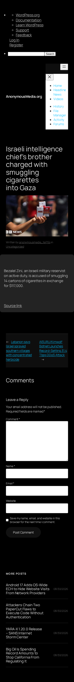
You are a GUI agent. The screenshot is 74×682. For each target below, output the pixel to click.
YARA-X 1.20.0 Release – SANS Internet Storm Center (24, 633)
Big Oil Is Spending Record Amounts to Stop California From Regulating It (22, 655)
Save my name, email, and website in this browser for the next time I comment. (35, 520)
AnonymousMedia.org (24, 96)
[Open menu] (64, 67)
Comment (13, 419)
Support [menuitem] (22, 30)
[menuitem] (41, 53)
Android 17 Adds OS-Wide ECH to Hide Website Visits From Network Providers (27, 589)
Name (10, 466)
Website (11, 501)
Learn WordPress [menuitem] (29, 25)
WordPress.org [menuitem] (28, 15)
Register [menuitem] (16, 45)
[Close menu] (49, 77)
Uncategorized (15, 246)
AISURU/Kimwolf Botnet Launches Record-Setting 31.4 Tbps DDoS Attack (53, 348)
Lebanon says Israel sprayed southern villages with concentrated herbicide (19, 351)
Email (10, 483)
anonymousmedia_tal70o (35, 242)
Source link (13, 305)
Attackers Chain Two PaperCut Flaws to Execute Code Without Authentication (24, 611)
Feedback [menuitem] (24, 35)
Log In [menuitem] (14, 40)
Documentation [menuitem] (28, 20)
